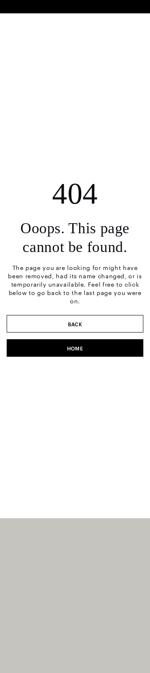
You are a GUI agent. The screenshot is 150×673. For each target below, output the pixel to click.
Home (75, 348)
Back (75, 324)
